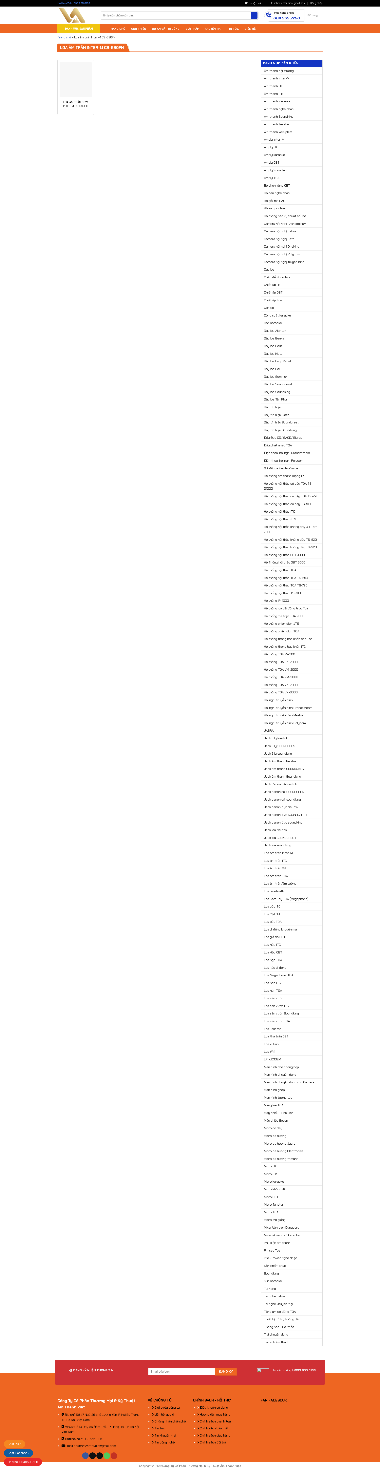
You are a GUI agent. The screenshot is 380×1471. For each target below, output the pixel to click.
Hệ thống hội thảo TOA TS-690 (286, 578)
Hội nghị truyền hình (278, 700)
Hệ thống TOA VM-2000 (281, 669)
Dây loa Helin (273, 346)
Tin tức (159, 1428)
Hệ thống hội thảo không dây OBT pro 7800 (290, 529)
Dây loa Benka (274, 338)
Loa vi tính (271, 1044)
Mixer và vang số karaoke (282, 1235)
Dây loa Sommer (275, 377)
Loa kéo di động (275, 968)
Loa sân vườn (273, 998)
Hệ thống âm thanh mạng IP (284, 476)
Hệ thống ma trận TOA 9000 (284, 616)
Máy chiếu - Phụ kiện (279, 1113)
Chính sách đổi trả (212, 1442)
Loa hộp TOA (273, 960)
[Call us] (107, 1455)
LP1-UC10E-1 (272, 1059)
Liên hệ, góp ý (164, 1414)
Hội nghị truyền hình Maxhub (284, 715)
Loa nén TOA (273, 991)
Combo (269, 308)
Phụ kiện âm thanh (277, 1243)
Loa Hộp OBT (273, 952)
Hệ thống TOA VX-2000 (281, 685)
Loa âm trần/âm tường (280, 883)
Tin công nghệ (164, 1442)
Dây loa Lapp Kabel (277, 361)
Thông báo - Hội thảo (279, 1327)
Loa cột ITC (272, 906)
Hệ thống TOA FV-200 (279, 654)
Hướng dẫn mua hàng (214, 1414)
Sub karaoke (273, 1281)
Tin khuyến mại (165, 1435)
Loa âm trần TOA (276, 876)
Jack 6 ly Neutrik (276, 738)
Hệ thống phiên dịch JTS (281, 624)
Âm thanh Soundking (279, 116)
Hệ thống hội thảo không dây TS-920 (290, 547)
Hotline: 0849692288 (23, 1462)
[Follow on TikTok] (92, 1455)
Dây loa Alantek (275, 331)
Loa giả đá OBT (274, 937)
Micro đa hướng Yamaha (281, 1159)
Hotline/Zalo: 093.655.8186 (73, 3)
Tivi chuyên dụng (276, 1334)
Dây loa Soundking (277, 392)
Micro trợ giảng (275, 1220)
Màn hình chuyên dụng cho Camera (289, 1082)
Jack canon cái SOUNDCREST (285, 792)
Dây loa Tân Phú (275, 399)
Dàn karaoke (273, 323)
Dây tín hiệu (272, 407)
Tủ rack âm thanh (276, 1342)
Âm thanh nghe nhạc (279, 109)
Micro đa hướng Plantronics (283, 1151)
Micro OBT (271, 1197)
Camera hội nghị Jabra (280, 231)
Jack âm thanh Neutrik (280, 761)
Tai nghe (270, 1289)
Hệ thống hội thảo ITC (279, 511)
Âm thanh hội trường (279, 71)
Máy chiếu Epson (276, 1120)
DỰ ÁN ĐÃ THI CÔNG (166, 28)
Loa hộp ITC (272, 945)
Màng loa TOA (273, 1105)
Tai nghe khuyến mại (278, 1304)
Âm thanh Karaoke (277, 101)
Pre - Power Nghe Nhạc (280, 1258)
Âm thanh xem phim (278, 132)
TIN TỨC (233, 28)
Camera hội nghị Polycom (282, 254)
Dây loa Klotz (273, 354)
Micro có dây (273, 1128)
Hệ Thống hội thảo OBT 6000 (284, 562)
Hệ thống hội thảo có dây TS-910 (287, 504)
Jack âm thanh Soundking (282, 776)
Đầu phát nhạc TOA (278, 445)
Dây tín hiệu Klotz (276, 415)
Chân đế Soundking (278, 277)
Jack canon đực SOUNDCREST (286, 815)
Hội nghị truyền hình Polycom (285, 723)
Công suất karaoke (277, 315)
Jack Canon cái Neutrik (280, 784)
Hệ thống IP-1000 (276, 601)
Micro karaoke (274, 1181)
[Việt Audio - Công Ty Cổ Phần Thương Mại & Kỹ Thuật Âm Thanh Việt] (76, 15)
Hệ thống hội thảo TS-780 (282, 593)
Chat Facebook (18, 1453)
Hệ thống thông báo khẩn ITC (285, 646)
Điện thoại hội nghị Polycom (283, 461)
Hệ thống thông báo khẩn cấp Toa (288, 639)
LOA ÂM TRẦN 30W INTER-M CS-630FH (75, 104)
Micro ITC (270, 1166)
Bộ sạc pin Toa (274, 208)
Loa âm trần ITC (275, 861)
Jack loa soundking (277, 845)
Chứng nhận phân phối (170, 1421)
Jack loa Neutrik (275, 830)
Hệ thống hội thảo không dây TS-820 (290, 540)
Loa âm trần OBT (276, 868)
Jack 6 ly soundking (278, 753)
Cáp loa (269, 269)
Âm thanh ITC (273, 86)
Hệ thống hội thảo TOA (280, 570)
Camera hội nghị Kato (279, 239)
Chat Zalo (15, 1444)
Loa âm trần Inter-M (278, 853)
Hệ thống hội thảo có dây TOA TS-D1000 (288, 486)
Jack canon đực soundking (283, 822)
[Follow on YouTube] (114, 1455)
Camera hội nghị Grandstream (285, 224)
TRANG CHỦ (117, 28)
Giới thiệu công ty (167, 1407)
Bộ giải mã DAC (274, 201)
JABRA (269, 730)
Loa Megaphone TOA (278, 975)
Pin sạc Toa (272, 1250)
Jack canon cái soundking (282, 799)
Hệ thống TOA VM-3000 (281, 677)
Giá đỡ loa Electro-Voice (281, 468)
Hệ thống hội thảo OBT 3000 (284, 555)
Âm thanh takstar (276, 124)
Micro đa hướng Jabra (279, 1143)
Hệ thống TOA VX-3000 (281, 692)
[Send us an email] (99, 1455)
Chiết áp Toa (273, 300)
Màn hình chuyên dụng (280, 1075)
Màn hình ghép (274, 1090)
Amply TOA (271, 178)
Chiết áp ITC (272, 285)
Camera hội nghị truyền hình (284, 262)
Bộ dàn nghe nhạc (277, 193)
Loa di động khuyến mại (280, 929)
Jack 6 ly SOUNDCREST (280, 746)
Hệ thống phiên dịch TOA (281, 631)
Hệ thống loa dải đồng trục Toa (286, 608)
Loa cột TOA (273, 922)
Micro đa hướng (275, 1136)
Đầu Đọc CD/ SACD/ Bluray (283, 438)
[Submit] (254, 15)
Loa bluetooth (274, 891)
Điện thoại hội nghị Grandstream (287, 453)
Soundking (271, 1273)
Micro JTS (271, 1174)
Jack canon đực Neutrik (281, 807)
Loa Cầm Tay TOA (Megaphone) (286, 899)
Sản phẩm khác (275, 1266)
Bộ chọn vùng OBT (277, 185)
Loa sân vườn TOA (277, 1021)
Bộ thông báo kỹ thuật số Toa (285, 216)
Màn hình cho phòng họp (281, 1067)
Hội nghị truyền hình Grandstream (288, 708)
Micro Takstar (273, 1204)
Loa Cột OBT (273, 914)
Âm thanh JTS (274, 94)
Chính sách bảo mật (213, 1428)
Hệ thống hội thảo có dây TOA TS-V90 (291, 496)
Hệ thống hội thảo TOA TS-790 (286, 585)
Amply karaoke (274, 155)
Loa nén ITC (272, 983)
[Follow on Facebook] (85, 1455)
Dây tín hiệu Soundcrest (281, 422)
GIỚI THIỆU (138, 28)
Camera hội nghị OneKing (281, 246)
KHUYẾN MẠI (213, 28)
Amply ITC (271, 147)
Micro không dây (275, 1189)
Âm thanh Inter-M (276, 78)
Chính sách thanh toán (216, 1421)
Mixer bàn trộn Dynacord (281, 1227)
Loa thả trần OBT (276, 1036)
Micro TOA (271, 1212)
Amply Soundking (276, 170)
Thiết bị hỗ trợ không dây (282, 1319)
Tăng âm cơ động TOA (280, 1312)
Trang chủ (64, 37)
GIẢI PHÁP (192, 28)
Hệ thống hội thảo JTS (280, 519)
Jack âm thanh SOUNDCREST (285, 769)
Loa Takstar (272, 1029)
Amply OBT (271, 162)
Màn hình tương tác (278, 1097)
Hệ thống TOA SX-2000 (281, 662)
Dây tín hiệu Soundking (280, 430)
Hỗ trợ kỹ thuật (253, 3)
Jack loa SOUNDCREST (280, 838)
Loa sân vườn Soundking (281, 1013)
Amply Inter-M (274, 139)
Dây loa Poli (272, 369)
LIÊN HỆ (250, 28)
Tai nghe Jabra (274, 1296)
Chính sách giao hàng (214, 1435)
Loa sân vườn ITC (276, 1006)
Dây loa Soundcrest (278, 384)
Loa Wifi (269, 1052)
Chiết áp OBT (273, 292)
